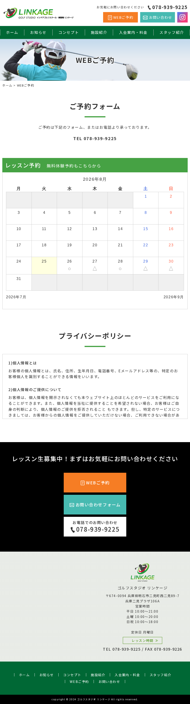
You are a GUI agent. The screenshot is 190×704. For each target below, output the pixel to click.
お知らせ (38, 32)
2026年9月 (174, 297)
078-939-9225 (170, 7)
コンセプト (68, 32)
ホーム (12, 32)
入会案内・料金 (133, 32)
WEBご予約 (123, 17)
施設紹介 (99, 32)
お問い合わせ (160, 17)
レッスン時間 (142, 640)
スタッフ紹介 (171, 32)
